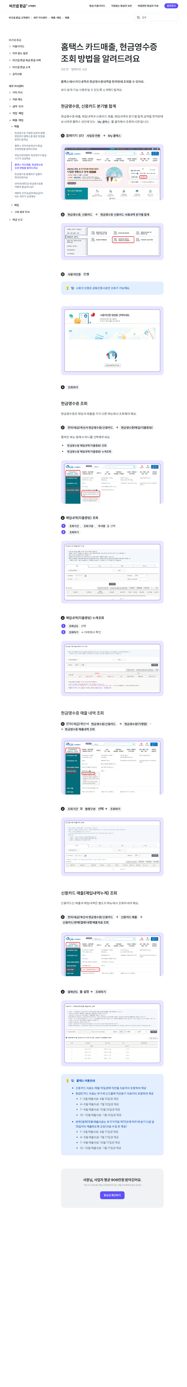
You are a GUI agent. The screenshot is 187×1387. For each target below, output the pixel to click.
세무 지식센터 (40, 17)
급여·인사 (17, 106)
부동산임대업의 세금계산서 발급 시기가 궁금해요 (30, 156)
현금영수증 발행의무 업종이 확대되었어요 (28, 175)
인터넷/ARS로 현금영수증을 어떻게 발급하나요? (29, 185)
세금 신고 (17, 220)
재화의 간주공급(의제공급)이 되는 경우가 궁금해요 (29, 194)
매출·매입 (56, 17)
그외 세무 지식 (22, 212)
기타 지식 (17, 92)
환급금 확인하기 (112, 1195)
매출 (67, 17)
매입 (16, 205)
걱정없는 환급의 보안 (121, 6)
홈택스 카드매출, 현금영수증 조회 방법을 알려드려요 (29, 166)
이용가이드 (18, 46)
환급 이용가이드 (97, 6)
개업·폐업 (17, 113)
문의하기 (171, 6)
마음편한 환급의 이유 (148, 6)
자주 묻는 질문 (20, 53)
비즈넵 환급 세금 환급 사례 (26, 60)
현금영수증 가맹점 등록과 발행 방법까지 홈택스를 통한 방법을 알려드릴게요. (30, 136)
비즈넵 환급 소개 (21, 67)
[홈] (22, 5)
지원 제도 (17, 99)
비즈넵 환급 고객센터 (19, 17)
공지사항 (17, 74)
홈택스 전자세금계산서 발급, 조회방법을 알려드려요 (29, 147)
